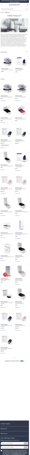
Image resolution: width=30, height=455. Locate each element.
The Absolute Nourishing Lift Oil (6, 118)
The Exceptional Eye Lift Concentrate (7, 256)
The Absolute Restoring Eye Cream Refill (20, 141)
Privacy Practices (15, 452)
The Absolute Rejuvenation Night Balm (19, 257)
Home (2, 12)
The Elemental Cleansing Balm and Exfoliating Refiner (21, 234)
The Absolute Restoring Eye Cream (7, 165)
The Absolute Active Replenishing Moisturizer (19, 303)
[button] (27, 5)
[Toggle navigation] (1, 5)
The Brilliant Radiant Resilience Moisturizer (19, 280)
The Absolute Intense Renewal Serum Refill (6, 141)
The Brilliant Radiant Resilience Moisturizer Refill (20, 189)
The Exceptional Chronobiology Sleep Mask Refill (7, 303)
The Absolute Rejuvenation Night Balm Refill (6, 326)
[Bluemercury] (14, 4)
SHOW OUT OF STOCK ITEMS (14, 361)
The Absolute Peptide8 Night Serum (7, 233)
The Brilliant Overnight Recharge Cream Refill (6, 189)
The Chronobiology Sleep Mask (20, 96)
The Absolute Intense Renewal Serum (21, 211)
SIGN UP (25, 443)
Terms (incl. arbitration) (15, 454)
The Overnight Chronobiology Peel (7, 69)
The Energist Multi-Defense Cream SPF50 (5, 280)
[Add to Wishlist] (14, 81)
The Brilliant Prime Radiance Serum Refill (20, 326)
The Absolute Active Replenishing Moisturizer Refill (6, 349)
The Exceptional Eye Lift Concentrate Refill (19, 70)
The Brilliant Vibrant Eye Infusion (6, 211)
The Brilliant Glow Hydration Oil (20, 118)
